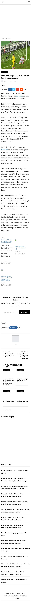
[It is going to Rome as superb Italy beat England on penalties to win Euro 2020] (9, 373)
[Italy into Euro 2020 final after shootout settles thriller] (9, 394)
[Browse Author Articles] (15, 338)
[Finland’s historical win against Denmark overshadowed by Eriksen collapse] (7, 272)
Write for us (23, 595)
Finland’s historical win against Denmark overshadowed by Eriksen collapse (6, 278)
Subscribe (24, 312)
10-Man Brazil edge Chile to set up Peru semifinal (8, 355)
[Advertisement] (15, 20)
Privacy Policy (21, 593)
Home (7, 593)
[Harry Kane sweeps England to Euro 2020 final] (21, 242)
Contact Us (15, 595)
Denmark (19, 96)
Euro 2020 (5, 72)
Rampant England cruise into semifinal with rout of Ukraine (23, 356)
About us (12, 593)
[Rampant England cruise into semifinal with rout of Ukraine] (22, 394)
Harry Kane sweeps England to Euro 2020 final (20, 248)
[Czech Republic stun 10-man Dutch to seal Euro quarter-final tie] (8, 253)
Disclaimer (7, 595)
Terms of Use (15, 598)
